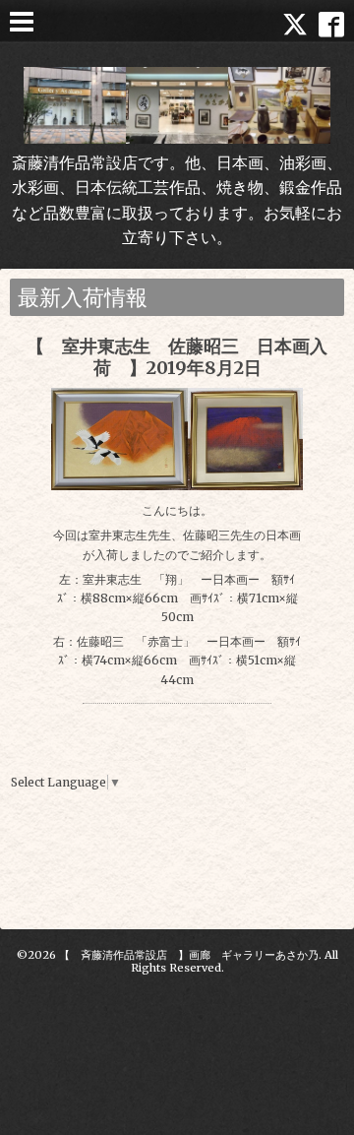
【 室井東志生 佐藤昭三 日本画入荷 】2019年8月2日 (177, 357)
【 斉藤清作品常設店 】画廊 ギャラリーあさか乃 (189, 955)
